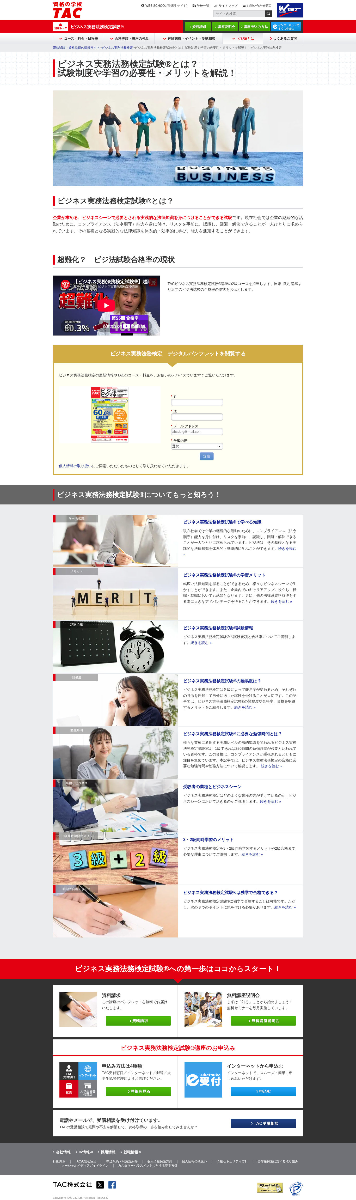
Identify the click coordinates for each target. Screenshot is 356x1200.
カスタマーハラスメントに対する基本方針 (147, 1165)
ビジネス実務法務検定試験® (97, 27)
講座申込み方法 (256, 27)
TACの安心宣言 (86, 1161)
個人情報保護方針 (159, 1161)
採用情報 (108, 1152)
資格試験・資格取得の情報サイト (76, 48)
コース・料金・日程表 (81, 38)
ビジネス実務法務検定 (117, 48)
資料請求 (199, 27)
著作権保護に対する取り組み (277, 1161)
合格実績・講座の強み (132, 38)
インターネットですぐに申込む (288, 27)
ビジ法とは (245, 38)
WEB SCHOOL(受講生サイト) (166, 6)
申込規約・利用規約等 (122, 1161)
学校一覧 (203, 6)
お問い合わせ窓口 (259, 6)
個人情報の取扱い (194, 1161)
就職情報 (131, 1152)
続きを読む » (281, 601)
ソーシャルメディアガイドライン (85, 1165)
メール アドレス (184, 426)
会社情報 (63, 1152)
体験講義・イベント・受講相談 (191, 38)
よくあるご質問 (285, 38)
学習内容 (179, 441)
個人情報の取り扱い (75, 466)
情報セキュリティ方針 (232, 1161)
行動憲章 (59, 1161)
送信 (206, 456)
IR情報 (84, 1152)
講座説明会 (226, 27)
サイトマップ (228, 6)
